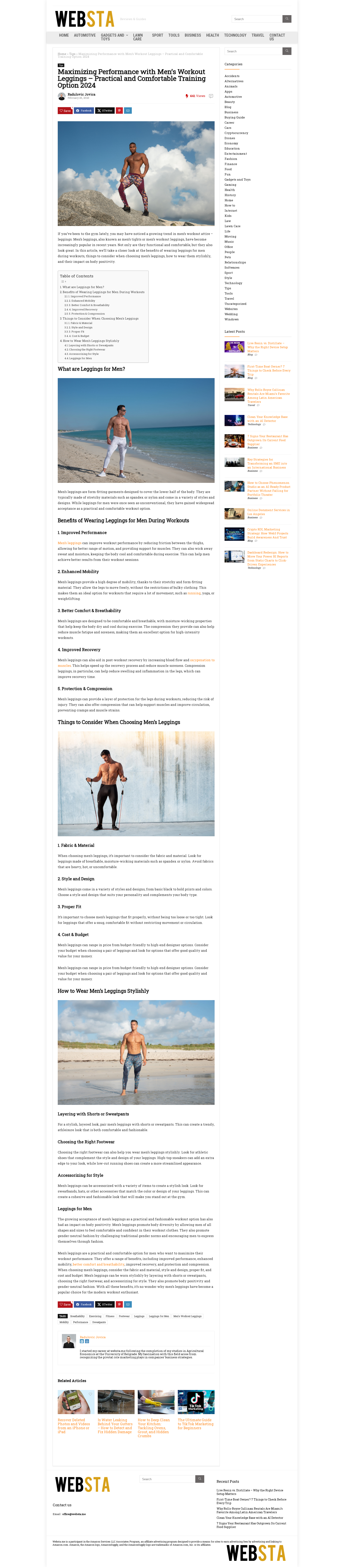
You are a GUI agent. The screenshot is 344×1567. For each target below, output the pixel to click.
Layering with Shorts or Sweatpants (91, 345)
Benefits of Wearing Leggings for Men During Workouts (104, 292)
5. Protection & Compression (87, 313)
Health (212, 35)
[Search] (286, 19)
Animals (231, 86)
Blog (228, 107)
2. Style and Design (80, 327)
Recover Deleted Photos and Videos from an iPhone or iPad (74, 1426)
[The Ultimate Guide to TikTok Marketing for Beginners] (196, 1393)
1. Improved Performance (84, 296)
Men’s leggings (69, 543)
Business (193, 35)
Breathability (77, 1316)
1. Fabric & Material (80, 323)
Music (229, 242)
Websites (231, 309)
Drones (230, 138)
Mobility (64, 1322)
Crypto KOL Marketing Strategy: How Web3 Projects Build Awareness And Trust (267, 533)
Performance (80, 1322)
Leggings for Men (80, 358)
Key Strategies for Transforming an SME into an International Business (267, 463)
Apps (228, 91)
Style (228, 278)
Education (232, 148)
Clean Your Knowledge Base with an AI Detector (267, 419)
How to (230, 205)
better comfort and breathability (98, 1264)
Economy (231, 143)
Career (229, 122)
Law (228, 221)
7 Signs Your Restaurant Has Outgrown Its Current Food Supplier (267, 440)
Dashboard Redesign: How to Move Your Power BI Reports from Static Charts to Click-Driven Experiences (267, 558)
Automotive (85, 35)
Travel (258, 35)
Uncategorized (235, 304)
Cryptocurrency (236, 133)
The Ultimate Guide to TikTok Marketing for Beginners (196, 1424)
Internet (231, 210)
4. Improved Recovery (83, 309)
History (230, 195)
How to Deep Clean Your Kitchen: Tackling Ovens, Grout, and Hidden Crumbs (154, 1428)
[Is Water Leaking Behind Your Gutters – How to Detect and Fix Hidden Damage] (116, 1393)
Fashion (231, 159)
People (230, 252)
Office (229, 247)
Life (227, 231)
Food (228, 169)
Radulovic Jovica (81, 94)
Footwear (124, 1316)
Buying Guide (235, 117)
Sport (157, 35)
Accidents (232, 76)
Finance (231, 164)
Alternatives (234, 81)
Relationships (235, 262)
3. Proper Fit (76, 331)
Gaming (230, 185)
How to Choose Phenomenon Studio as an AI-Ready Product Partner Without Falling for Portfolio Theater (268, 489)
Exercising (95, 1316)
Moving (230, 236)
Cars (228, 128)
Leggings (139, 1316)
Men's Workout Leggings (187, 1316)
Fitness (110, 1316)
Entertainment (236, 154)
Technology (235, 35)
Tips (72, 54)
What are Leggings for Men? (83, 287)
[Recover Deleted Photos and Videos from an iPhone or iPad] (76, 1393)
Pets (228, 257)
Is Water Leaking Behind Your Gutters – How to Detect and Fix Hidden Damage (115, 1426)
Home (64, 35)
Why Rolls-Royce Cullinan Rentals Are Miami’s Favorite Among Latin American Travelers (268, 396)
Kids (228, 216)
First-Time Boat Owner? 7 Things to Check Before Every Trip (268, 370)
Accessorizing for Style (84, 354)
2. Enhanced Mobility (82, 300)
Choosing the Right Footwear (87, 349)
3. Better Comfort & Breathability (89, 305)
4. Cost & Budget (79, 336)
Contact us (277, 37)
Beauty (230, 102)
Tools (174, 35)
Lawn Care (138, 37)
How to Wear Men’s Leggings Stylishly (91, 341)
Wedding (231, 314)
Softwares (232, 267)
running (194, 593)
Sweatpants (99, 1322)
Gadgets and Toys (112, 37)
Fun (228, 174)
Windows (232, 319)
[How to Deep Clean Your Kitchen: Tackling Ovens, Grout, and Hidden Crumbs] (156, 1393)
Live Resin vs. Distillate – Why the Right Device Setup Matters (267, 347)
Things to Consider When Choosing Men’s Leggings (101, 318)
